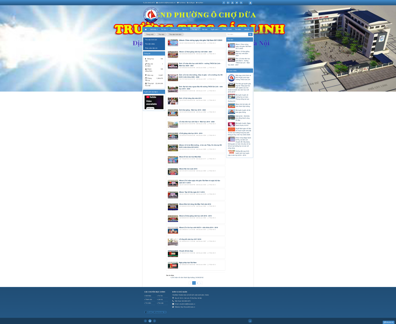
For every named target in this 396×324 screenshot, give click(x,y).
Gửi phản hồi (389, 322)
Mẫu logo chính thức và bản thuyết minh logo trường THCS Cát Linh (243, 77)
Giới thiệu (148, 296)
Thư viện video (150, 44)
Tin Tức (160, 296)
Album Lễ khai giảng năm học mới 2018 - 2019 (195, 216)
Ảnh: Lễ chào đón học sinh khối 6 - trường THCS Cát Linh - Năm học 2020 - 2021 (239, 62)
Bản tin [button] (184, 29)
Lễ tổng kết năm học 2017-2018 (190, 239)
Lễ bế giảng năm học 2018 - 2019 (190, 133)
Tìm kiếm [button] (238, 29)
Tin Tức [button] (163, 29)
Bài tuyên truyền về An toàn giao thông (243, 111)
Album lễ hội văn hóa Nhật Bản (190, 157)
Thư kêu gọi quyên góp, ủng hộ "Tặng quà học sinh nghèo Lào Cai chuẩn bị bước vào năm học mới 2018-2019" (239, 88)
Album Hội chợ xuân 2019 (188, 169)
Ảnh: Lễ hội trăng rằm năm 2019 (190, 98)
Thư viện (160, 303)
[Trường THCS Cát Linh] (151, 15)
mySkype (192, 3)
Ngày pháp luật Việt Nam (187, 262)
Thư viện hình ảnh (151, 40)
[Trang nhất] (146, 29)
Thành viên (148, 299)
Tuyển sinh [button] (214, 29)
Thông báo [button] (174, 29)
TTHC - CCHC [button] (227, 29)
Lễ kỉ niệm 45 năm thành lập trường (187, 277)
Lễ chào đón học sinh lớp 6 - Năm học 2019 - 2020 (196, 122)
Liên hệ (160, 299)
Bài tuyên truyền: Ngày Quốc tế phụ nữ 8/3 (243, 124)
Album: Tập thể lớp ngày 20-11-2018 (192, 192)
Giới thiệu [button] (153, 29)
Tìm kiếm (148, 303)
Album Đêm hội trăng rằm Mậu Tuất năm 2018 (195, 204)
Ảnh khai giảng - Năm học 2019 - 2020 (192, 110)
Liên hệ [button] (246, 29)
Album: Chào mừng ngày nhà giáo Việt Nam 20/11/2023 (200, 40)
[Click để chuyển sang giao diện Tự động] (145, 320)
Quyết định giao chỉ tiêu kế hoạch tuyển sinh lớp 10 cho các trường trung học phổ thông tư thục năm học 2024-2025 (239, 131)
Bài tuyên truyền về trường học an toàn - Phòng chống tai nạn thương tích (238, 98)
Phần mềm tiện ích (151, 48)
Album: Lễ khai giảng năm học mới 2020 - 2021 (195, 52)
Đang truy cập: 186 (160, 312)
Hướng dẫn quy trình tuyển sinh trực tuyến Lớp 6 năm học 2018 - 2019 (238, 153)
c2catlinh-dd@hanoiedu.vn (167, 3)
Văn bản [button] (204, 29)
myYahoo (182, 3)
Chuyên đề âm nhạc (186, 251)
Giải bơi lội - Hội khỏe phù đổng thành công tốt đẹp (243, 118)
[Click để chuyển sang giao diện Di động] (154, 320)
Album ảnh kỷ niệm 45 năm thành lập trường (243, 105)
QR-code (149, 312)
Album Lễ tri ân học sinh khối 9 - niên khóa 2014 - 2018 (198, 227)
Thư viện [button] (195, 29)
